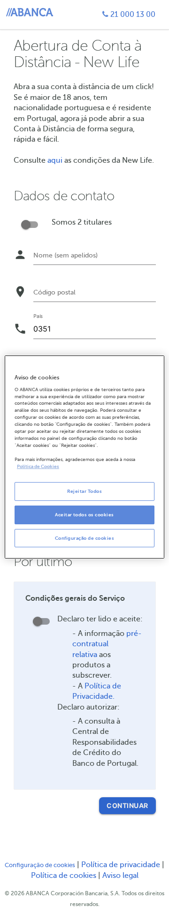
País (38, 316)
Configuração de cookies (40, 865)
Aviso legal (120, 875)
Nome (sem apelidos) (65, 255)
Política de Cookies (38, 466)
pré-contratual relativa (107, 644)
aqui (54, 160)
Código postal (54, 292)
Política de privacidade (121, 865)
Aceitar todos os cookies (84, 514)
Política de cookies (64, 875)
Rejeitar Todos (84, 491)
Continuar (127, 805)
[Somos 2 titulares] (30, 223)
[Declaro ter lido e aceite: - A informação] (41, 620)
